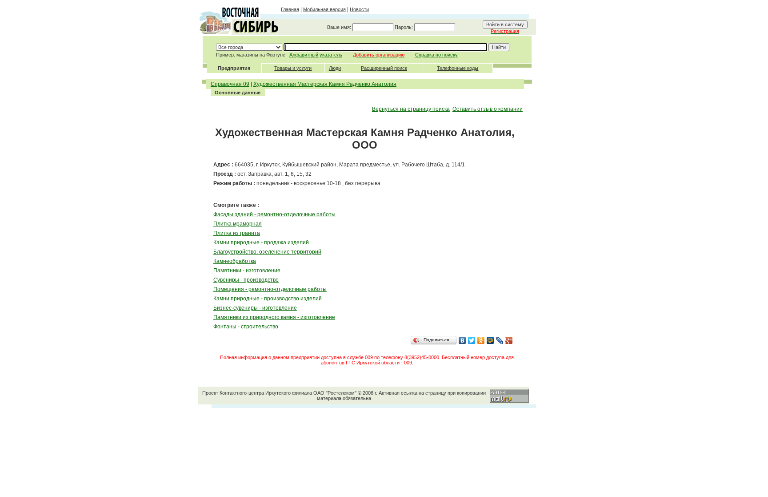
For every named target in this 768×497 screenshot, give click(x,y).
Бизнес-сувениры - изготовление (255, 308)
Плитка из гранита (236, 233)
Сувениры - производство (246, 280)
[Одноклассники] (481, 340)
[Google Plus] (509, 340)
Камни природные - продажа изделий (261, 242)
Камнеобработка (234, 261)
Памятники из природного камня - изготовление (274, 317)
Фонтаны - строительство (245, 326)
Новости (359, 9)
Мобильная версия (324, 9)
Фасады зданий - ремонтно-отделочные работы (274, 214)
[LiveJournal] (499, 340)
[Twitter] (471, 340)
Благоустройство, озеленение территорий (267, 252)
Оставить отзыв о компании (487, 109)
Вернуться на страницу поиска (411, 109)
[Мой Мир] (490, 340)
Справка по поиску (436, 54)
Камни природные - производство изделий (267, 298)
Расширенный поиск (384, 68)
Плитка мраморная (237, 224)
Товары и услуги (293, 68)
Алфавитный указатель (315, 54)
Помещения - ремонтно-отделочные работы (270, 289)
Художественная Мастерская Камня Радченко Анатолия (324, 84)
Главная (290, 9)
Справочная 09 (230, 84)
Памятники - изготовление (246, 270)
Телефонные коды (457, 68)
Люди (335, 68)
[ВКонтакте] (462, 340)
